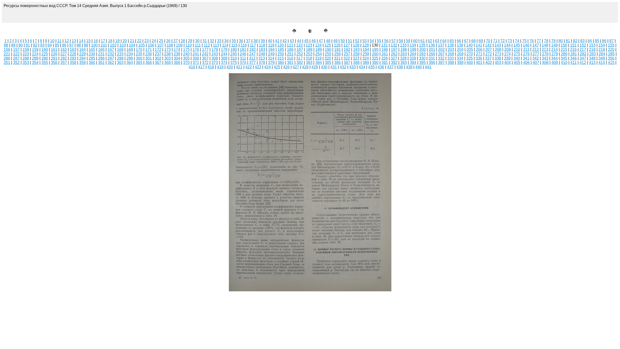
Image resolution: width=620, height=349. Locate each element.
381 (290, 63)
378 (262, 63)
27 (175, 41)
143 (498, 45)
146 (526, 45)
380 (281, 63)
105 (141, 45)
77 (539, 41)
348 (592, 58)
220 (611, 50)
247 (252, 54)
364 (129, 63)
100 (94, 45)
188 (309, 50)
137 (441, 45)
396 (432, 63)
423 (258, 67)
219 (601, 50)
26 (168, 41)
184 (271, 50)
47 (321, 41)
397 (441, 63)
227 (63, 54)
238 (167, 54)
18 (110, 41)
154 (601, 45)
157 (16, 50)
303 (167, 58)
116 (243, 45)
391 (384, 63)
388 (356, 63)
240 (186, 54)
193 (356, 50)
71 (495, 41)
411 (573, 63)
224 (35, 54)
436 (381, 67)
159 (35, 50)
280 (564, 54)
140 (469, 45)
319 (318, 58)
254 (318, 54)
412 (583, 63)
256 (337, 54)
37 (248, 41)
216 (573, 50)
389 (366, 63)
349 (601, 58)
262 (394, 54)
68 (473, 41)
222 (16, 54)
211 (526, 50)
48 (328, 41)
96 (64, 45)
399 (460, 63)
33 (219, 41)
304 (177, 58)
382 (299, 63)
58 (401, 41)
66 (459, 41)
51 (350, 41)
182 (252, 50)
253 (309, 54)
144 (507, 45)
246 (243, 54)
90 (20, 45)
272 (488, 54)
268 (451, 54)
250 (281, 54)
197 (394, 50)
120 (280, 45)
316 (290, 58)
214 (554, 50)
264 (413, 54)
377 (252, 63)
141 (479, 45)
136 (431, 45)
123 (309, 45)
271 (479, 54)
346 (573, 58)
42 (284, 41)
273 (498, 54)
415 (611, 63)
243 (214, 54)
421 (239, 67)
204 (460, 50)
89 (13, 45)
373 (214, 63)
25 (161, 41)
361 (101, 63)
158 (26, 50)
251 (290, 54)
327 (394, 58)
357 (63, 63)
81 (568, 41)
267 (441, 54)
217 (583, 50)
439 (409, 67)
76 (531, 41)
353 (26, 63)
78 (546, 41)
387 (347, 63)
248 (262, 54)
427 (296, 67)
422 (248, 67)
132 (394, 45)
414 (601, 63)
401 (479, 63)
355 (44, 63)
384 (318, 63)
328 (403, 58)
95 (57, 45)
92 (35, 45)
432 (343, 67)
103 (122, 45)
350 (611, 58)
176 (196, 50)
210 (517, 50)
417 (201, 67)
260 (375, 54)
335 (469, 58)
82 (575, 41)
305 (186, 58)
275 (517, 54)
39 (263, 41)
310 (233, 58)
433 (352, 67)
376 (243, 63)
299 (129, 58)
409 (554, 63)
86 (604, 41)
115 (234, 45)
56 (386, 41)
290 (44, 58)
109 (179, 45)
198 (403, 50)
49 (335, 41)
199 (413, 50)
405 (517, 63)
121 (290, 45)
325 (375, 58)
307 (205, 58)
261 (384, 54)
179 (224, 50)
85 (597, 41)
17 (103, 41)
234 (129, 54)
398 (451, 63)
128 (356, 45)
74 (517, 41)
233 (120, 54)
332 (441, 58)
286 (7, 58)
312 (252, 58)
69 (481, 41)
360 (92, 63)
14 (81, 41)
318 (309, 58)
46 (313, 41)
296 (101, 58)
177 (205, 50)
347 (583, 58)
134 (413, 45)
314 (271, 58)
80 (560, 41)
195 (375, 50)
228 (73, 54)
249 (271, 54)
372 (205, 63)
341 (526, 58)
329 (413, 58)
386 (337, 63)
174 (177, 50)
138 (450, 45)
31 (204, 41)
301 (148, 58)
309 (224, 58)
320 (328, 58)
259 (366, 54)
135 (422, 45)
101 (104, 45)
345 (564, 58)
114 (225, 45)
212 (535, 50)
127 (346, 45)
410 (564, 63)
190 (328, 50)
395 (422, 63)
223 (26, 54)
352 (16, 63)
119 (271, 45)
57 (393, 41)
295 (92, 58)
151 (573, 45)
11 (59, 41)
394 (413, 63)
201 (432, 50)
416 (192, 67)
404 (507, 63)
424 (267, 67)
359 (82, 63)
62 (430, 41)
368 (167, 63)
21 (132, 41)
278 (545, 54)
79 (553, 41)
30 (197, 41)
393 (403, 63)
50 (343, 41)
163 (73, 50)
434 (362, 67)
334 (460, 58)
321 (337, 58)
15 (88, 41)
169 (129, 50)
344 (554, 58)
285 (611, 54)
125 (328, 45)
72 (502, 41)
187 (299, 50)
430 (324, 67)
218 (592, 50)
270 (469, 54)
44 (299, 41)
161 (54, 50)
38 (255, 41)
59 (408, 41)
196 (384, 50)
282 (583, 54)
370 (186, 63)
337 (488, 58)
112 (207, 45)
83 (582, 41)
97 (71, 45)
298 (120, 58)
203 (451, 50)
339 (507, 58)
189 (318, 50)
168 (120, 50)
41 (277, 41)
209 (507, 50)
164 (82, 50)
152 (583, 45)
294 (82, 58)
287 (16, 58)
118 (262, 45)
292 (63, 58)
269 (460, 54)
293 (73, 58)
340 (516, 58)
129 (365, 45)
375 (233, 63)
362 (111, 63)
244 (224, 54)
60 (415, 41)
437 (390, 67)
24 (154, 41)
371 (196, 63)
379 (271, 63)
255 (328, 54)
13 (74, 41)
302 (158, 58)
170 (139, 50)
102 (113, 45)
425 (277, 67)
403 (498, 63)
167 (111, 50)
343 (545, 58)
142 (488, 45)
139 (460, 45)
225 (44, 54)
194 (366, 50)
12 (66, 41)
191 (337, 50)
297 (111, 58)
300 (139, 58)
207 (488, 50)
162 (63, 50)
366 (148, 63)
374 (224, 63)
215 (564, 50)
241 (196, 54)
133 (403, 45)
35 (234, 41)
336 (479, 58)
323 (356, 58)
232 (111, 54)
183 (262, 50)
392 (394, 63)
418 (211, 67)
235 (139, 54)
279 (554, 54)
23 (146, 41)
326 (384, 58)
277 (536, 54)
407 (536, 63)
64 (444, 41)
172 (158, 50)
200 (422, 50)
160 (44, 50)
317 (299, 58)
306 (196, 58)
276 (526, 54)
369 (177, 63)
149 (554, 45)
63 (437, 41)
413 (592, 63)
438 (399, 67)
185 (281, 50)
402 (488, 63)
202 (441, 50)
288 (26, 58)
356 (54, 63)
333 (450, 58)
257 (347, 54)
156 (7, 50)
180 (233, 50)
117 (253, 45)
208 (498, 50)
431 (333, 67)
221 (7, 54)
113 (216, 45)
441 (428, 67)
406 (526, 63)
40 (270, 41)
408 (545, 63)
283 (592, 54)
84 (590, 41)
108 (170, 45)
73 (510, 41)
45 (306, 41)
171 (148, 50)
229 (82, 54)
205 (469, 50)
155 (611, 45)
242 (205, 54)
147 (535, 45)
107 (160, 45)
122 (299, 45)
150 (564, 45)
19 (117, 41)
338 (498, 58)
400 (469, 63)
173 (167, 50)
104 (132, 45)
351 (7, 63)
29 (190, 41)
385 (328, 63)
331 (431, 58)
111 (198, 45)
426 (286, 67)
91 (28, 45)
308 (214, 58)
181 (243, 50)
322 (346, 58)
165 (92, 50)
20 (125, 41)
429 (314, 67)
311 (243, 58)
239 (177, 54)
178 (214, 50)
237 (158, 54)
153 (592, 45)
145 (516, 45)
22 (139, 41)
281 (573, 54)
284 (602, 54)
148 (545, 45)
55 (379, 41)
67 (466, 41)
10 (52, 41)
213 (545, 50)
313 (261, 58)
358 (73, 63)
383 (309, 63)
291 (54, 58)
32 (212, 41)
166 (101, 50)
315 (280, 58)
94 (49, 45)
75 (524, 41)
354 (35, 63)
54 (372, 41)
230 (92, 54)
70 (488, 41)
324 (365, 58)
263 (403, 54)
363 (120, 63)
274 (507, 54)
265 (422, 54)
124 (318, 45)
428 (305, 67)
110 (189, 45)
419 (220, 67)
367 (158, 63)
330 (422, 58)
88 (6, 45)
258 (356, 54)
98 (79, 45)
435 (371, 67)
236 (148, 54)
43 (292, 41)
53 (364, 41)
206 (479, 50)
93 (42, 45)
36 (241, 41)
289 (35, 58)
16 (95, 41)
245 (233, 54)
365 (139, 63)
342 (535, 58)
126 (337, 45)
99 (86, 45)
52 (357, 41)
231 (101, 54)
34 (226, 41)
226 (54, 54)
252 (299, 54)
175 (186, 50)
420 (229, 67)
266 (432, 54)
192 (347, 50)
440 (418, 67)
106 (151, 45)
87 (611, 41)
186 (290, 50)
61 (422, 41)
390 (375, 63)
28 (183, 41)
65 (452, 41)
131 (384, 45)
